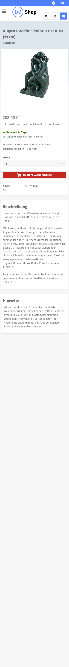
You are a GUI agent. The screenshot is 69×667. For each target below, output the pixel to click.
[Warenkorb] (63, 16)
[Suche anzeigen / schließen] (46, 16)
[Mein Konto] (54, 16)
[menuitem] (5, 11)
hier (19, 311)
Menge (6, 157)
